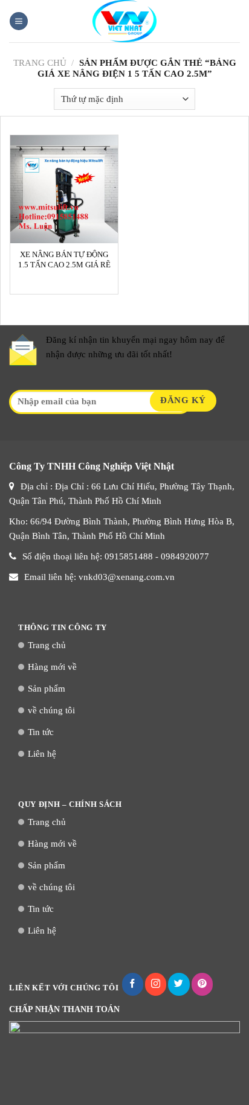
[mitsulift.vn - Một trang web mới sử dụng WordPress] (124, 21)
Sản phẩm (46, 688)
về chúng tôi (51, 710)
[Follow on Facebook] (132, 984)
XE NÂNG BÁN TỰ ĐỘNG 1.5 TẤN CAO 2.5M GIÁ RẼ (64, 259)
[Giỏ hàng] (234, 21)
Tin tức (41, 732)
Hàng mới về (52, 667)
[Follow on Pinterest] (202, 984)
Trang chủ (39, 63)
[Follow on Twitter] (178, 984)
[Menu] (19, 21)
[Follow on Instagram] (155, 984)
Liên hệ (42, 754)
